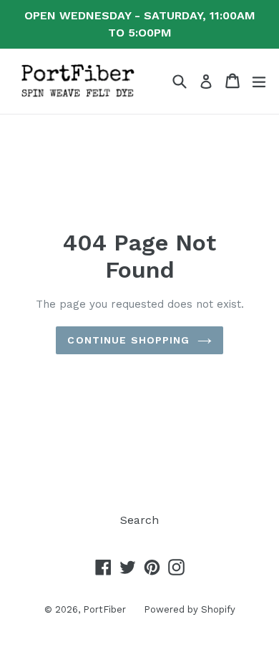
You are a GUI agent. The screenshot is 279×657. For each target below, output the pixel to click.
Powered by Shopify (189, 609)
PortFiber (104, 609)
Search (139, 520)
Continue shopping (128, 340)
